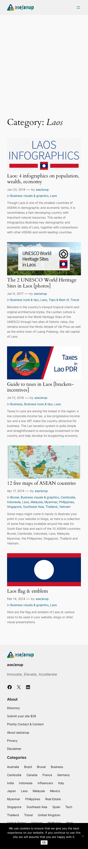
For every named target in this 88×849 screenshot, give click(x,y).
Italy (61, 783)
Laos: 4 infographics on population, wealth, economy (43, 179)
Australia (13, 767)
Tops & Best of (59, 300)
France (47, 775)
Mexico (55, 791)
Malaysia (37, 502)
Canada (31, 775)
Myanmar (50, 502)
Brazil (28, 767)
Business (16, 404)
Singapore (14, 506)
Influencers (45, 783)
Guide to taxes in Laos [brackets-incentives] (40, 387)
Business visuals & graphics (29, 195)
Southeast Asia (33, 506)
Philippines (66, 502)
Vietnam (64, 506)
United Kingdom (49, 815)
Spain (56, 807)
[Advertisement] (44, 63)
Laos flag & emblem (27, 591)
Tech (68, 807)
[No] (83, 836)
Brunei (14, 497)
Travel (74, 300)
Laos (53, 195)
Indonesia (14, 502)
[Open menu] (78, 7)
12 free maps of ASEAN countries (41, 483)
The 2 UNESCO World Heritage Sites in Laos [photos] (41, 283)
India (10, 783)
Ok (44, 842)
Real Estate (53, 799)
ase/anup (42, 189)
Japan (11, 791)
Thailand (51, 506)
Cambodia (68, 497)
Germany (63, 775)
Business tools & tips (24, 300)
